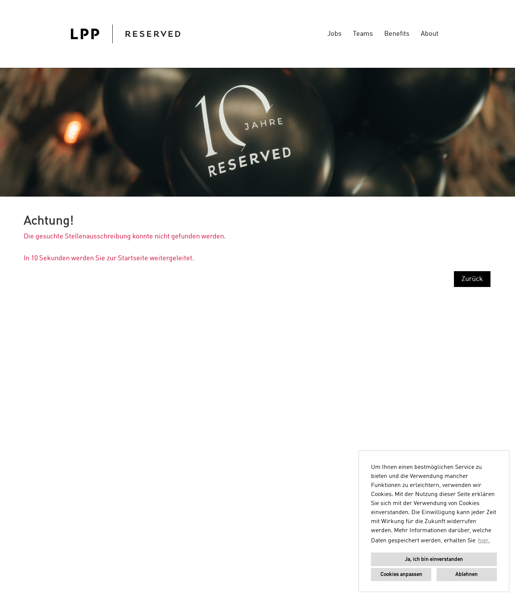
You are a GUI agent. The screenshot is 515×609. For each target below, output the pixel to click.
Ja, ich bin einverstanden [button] (434, 559)
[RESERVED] (125, 34)
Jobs (334, 34)
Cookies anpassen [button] (401, 574)
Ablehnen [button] (466, 574)
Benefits (396, 34)
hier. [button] (484, 541)
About (429, 34)
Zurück (472, 279)
